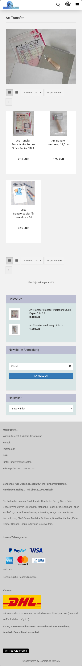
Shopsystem (29, 660)
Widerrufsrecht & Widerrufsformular (22, 436)
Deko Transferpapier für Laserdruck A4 (23, 213)
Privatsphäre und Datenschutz (19, 468)
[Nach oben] (10, 660)
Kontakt (7, 442)
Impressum (9, 448)
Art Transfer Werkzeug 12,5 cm (58, 142)
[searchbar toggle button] (58, 5)
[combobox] (32, 92)
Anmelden (41, 375)
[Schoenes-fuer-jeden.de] (9, 5)
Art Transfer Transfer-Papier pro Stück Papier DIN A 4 (23, 144)
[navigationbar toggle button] (77, 5)
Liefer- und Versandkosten (17, 462)
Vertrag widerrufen (16, 650)
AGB (5, 455)
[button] (9, 92)
